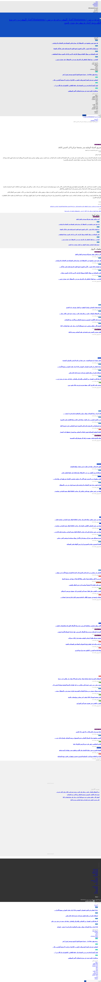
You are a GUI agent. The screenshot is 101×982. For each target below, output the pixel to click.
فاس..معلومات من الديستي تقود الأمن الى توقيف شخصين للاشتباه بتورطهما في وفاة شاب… (77, 479)
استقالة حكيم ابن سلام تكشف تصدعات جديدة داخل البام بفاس (85, 372)
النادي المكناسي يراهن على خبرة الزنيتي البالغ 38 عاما (87, 744)
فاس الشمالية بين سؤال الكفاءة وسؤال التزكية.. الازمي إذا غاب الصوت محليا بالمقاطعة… (75, 54)
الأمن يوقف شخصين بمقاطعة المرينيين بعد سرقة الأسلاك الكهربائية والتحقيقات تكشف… (78, 625)
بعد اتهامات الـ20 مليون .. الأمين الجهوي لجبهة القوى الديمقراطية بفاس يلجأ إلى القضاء (75, 48)
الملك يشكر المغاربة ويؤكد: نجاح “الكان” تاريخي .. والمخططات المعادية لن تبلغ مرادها (83, 211)
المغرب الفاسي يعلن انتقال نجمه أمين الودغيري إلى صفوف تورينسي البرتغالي (81, 591)
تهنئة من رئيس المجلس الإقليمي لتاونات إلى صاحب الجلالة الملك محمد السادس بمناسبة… (77, 526)
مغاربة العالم (95, 97)
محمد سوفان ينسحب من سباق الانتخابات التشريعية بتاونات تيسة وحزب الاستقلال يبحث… (78, 691)
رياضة (96, 95)
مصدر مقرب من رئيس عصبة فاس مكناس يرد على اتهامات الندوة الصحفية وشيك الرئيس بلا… (76, 685)
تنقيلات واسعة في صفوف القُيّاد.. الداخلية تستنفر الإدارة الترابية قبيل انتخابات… (80, 597)
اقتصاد (96, 70)
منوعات (96, 112)
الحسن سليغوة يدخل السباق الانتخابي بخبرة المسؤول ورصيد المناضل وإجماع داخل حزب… (77, 738)
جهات (96, 66)
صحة (97, 100)
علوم (97, 103)
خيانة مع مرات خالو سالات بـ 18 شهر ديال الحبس (88, 732)
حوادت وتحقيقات (94, 69)
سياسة (96, 39)
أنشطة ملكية (95, 63)
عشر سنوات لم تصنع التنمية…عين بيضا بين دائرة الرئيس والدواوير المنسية (82, 360)
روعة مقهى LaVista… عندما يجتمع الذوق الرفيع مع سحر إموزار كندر (80, 74)
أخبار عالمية (95, 104)
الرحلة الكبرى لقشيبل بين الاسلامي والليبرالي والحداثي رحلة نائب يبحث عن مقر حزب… (78, 379)
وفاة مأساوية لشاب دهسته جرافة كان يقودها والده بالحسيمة (85, 438)
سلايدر (99, 623)
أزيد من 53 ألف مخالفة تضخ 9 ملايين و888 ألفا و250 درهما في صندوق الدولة (81, 579)
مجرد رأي (95, 106)
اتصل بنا (96, 9)
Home (96, 896)
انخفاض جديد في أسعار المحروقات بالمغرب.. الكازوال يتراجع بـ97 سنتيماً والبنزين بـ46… (75, 80)
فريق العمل (95, 11)
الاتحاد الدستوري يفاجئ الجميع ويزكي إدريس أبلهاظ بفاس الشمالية (84, 544)
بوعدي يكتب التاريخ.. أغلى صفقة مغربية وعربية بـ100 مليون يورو (84, 385)
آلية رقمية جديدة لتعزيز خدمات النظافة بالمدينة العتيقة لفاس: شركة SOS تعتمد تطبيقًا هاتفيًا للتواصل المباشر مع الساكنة (75, 206)
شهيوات (96, 111)
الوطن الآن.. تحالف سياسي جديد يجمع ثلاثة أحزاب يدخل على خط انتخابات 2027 (80, 326)
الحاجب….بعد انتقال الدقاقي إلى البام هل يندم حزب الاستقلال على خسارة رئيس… (76, 59)
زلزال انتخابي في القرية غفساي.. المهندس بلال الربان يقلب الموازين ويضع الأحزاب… (79, 366)
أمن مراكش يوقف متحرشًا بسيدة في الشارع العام (88, 254)
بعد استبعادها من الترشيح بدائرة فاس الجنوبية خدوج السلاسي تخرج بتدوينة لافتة (80, 426)
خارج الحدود (95, 107)
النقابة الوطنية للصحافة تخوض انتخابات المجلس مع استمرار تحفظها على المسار (80, 432)
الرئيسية (96, 37)
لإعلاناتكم (96, 10)
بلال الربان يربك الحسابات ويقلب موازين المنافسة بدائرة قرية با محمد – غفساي (77, 927)
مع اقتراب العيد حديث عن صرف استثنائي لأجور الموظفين (83, 91)
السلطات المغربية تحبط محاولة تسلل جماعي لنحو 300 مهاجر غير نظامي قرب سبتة (79, 678)
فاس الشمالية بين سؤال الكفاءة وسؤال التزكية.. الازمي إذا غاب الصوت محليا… (80, 273)
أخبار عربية (99, 464)
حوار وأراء (96, 881)
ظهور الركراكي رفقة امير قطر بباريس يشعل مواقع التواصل (85, 466)
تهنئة (100, 488)
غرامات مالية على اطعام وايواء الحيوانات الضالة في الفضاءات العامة (83, 644)
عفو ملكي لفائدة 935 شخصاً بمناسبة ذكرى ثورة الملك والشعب (85, 585)
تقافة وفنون (95, 96)
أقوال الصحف (95, 108)
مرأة (97, 101)
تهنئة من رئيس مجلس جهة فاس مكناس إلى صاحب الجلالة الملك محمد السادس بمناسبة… (77, 491)
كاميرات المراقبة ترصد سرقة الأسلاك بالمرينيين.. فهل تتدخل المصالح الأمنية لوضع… (79, 632)
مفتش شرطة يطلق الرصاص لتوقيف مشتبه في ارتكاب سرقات (84, 638)
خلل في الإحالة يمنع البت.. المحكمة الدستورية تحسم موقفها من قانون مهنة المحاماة (79, 756)
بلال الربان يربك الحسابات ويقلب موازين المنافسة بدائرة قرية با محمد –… (82, 413)
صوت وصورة (95, 99)
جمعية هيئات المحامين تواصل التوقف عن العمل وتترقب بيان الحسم (83, 307)
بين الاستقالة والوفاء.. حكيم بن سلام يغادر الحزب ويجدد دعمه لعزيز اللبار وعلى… (80, 313)
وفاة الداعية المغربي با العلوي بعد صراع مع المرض (88, 650)
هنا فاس (96, 65)
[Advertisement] (28, 30)
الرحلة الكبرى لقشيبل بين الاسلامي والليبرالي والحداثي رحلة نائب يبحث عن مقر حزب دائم (74, 921)
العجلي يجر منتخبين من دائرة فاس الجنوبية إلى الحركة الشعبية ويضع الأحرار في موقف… (78, 572)
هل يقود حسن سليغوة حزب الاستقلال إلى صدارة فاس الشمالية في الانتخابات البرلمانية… (75, 43)
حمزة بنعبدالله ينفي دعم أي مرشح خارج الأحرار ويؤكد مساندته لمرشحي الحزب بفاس (79, 538)
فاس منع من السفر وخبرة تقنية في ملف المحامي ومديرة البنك (84, 332)
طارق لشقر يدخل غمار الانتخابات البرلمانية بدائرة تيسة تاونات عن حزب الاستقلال (80, 485)
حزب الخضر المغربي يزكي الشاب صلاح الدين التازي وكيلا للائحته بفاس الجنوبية (80, 419)
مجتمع (96, 67)
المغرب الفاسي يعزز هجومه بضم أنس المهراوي (89, 703)
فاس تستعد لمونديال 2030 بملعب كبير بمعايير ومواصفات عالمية (84, 697)
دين (97, 110)
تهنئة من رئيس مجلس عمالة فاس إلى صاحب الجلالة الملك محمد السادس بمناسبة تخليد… (78, 519)
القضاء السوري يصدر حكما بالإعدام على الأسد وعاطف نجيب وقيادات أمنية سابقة (80, 750)
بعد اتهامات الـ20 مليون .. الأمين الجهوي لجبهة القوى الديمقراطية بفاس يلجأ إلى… (80, 266)
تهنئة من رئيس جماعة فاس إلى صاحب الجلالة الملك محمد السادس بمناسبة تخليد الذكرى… (77, 532)
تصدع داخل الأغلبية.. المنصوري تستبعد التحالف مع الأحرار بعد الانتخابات (82, 320)
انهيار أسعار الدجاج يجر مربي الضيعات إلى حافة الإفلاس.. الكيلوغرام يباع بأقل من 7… (76, 85)
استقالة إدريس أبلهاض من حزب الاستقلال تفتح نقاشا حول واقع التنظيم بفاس (81, 472)
